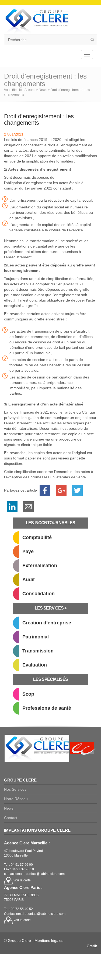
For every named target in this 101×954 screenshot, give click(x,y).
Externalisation (39, 565)
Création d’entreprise (46, 622)
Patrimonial (35, 637)
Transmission (38, 651)
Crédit (92, 946)
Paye (28, 551)
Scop (28, 694)
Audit (28, 579)
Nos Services (15, 789)
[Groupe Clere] (36, 21)
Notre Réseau (16, 799)
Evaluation (34, 665)
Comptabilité (37, 537)
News (8, 808)
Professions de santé (46, 708)
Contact (10, 818)
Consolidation (38, 593)
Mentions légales (48, 940)
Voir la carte (22, 880)
